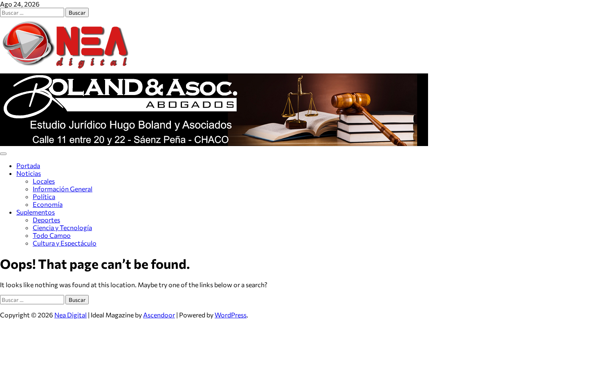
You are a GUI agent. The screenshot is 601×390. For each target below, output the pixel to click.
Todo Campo (52, 235)
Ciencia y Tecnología (62, 227)
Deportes (46, 220)
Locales (44, 181)
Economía (48, 204)
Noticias (28, 173)
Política (44, 196)
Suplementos (35, 212)
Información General (62, 189)
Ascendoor (159, 315)
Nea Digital (70, 315)
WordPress (231, 315)
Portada (28, 165)
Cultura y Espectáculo (64, 243)
